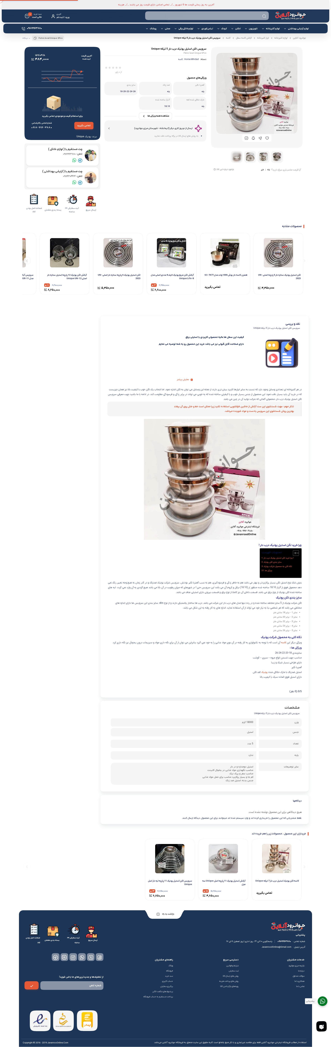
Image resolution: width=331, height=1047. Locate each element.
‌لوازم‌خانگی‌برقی (185, 28)
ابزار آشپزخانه (263, 38)
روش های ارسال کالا (231, 976)
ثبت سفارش (234, 971)
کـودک (224, 28)
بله (268, 170)
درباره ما (301, 971)
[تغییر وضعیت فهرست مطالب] (294, 553)
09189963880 (72, 154)
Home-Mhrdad (191, 59)
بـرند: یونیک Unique (87, 136)
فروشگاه (169, 971)
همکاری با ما (299, 981)
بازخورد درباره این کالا (225, 169)
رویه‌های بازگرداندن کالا (229, 986)
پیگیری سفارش (166, 986)
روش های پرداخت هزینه (229, 981)
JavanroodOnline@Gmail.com (276, 947)
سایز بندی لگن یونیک (273, 562)
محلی (167, 28)
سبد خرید (169, 976)
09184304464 (72, 176)
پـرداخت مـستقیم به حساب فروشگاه (158, 996)
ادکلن (237, 28)
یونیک (264, 672)
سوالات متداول (298, 976)
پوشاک (153, 28)
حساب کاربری (167, 981)
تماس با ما (300, 986)
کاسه (228, 38)
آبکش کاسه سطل (244, 38)
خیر (262, 170)
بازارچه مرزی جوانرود (296, 965)
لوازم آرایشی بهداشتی (298, 28)
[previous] (304, 260)
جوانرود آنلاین (299, 38)
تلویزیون (253, 28)
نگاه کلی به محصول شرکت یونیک (278, 566)
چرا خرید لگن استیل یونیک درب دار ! (279, 558)
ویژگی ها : (269, 570)
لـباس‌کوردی (207, 28)
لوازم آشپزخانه (273, 28)
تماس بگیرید (84, 125)
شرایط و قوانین (232, 965)
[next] (27, 260)
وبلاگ (171, 965)
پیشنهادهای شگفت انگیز (162, 991)
